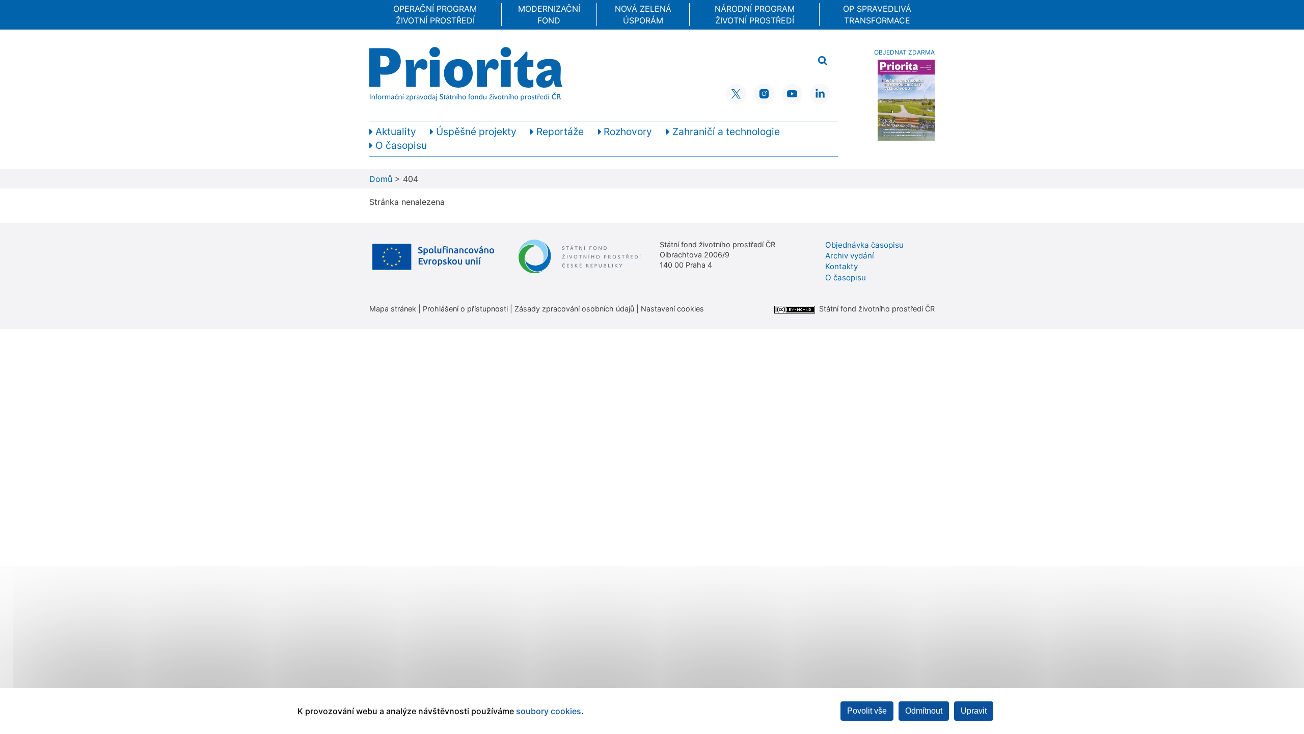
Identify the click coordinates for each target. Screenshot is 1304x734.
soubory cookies (548, 711)
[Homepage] (465, 74)
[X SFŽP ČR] (736, 94)
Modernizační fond (549, 14)
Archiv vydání (849, 255)
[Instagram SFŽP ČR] (764, 94)
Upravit (974, 710)
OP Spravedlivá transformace (877, 14)
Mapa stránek (392, 308)
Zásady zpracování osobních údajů (574, 308)
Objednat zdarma (904, 52)
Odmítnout (923, 710)
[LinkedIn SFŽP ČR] (820, 94)
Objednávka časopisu (864, 245)
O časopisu (845, 277)
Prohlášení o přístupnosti (465, 308)
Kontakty (841, 266)
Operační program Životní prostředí (435, 14)
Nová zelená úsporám (643, 14)
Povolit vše (867, 710)
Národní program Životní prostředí (755, 14)
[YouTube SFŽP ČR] (792, 94)
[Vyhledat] (822, 61)
